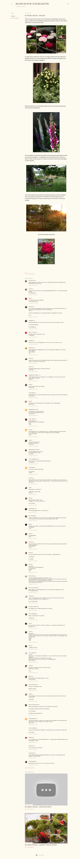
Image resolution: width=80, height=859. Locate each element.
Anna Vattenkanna (33, 684)
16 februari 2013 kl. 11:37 (33, 715)
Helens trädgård (32, 613)
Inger (30, 533)
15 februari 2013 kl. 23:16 (33, 701)
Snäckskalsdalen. (32, 718)
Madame (31, 737)
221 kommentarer (31, 809)
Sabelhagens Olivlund (33, 449)
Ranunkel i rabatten (33, 606)
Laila (30, 401)
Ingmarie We (31, 280)
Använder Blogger (41, 855)
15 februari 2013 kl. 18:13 (33, 592)
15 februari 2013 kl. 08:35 (33, 455)
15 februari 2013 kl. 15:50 (33, 560)
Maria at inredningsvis (33, 704)
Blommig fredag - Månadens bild (38, 807)
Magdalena (31, 320)
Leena (30, 288)
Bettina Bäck (31, 576)
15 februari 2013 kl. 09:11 (33, 483)
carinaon (30, 542)
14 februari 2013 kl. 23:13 (33, 371)
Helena (30, 676)
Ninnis (30, 552)
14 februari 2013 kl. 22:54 (33, 363)
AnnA (30, 564)
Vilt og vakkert (32, 652)
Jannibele (31, 340)
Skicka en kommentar (29, 767)
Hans (30, 384)
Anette (30, 358)
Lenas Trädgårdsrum (33, 459)
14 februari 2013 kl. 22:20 (33, 285)
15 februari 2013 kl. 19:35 (33, 603)
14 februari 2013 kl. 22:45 (33, 337)
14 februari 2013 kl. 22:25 (33, 303)
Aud (29, 623)
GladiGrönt (31, 745)
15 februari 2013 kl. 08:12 (33, 415)
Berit (30, 298)
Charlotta (31, 596)
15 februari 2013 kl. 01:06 (33, 397)
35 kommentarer (31, 847)
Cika (29, 524)
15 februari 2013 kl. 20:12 (33, 628)
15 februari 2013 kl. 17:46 (33, 584)
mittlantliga (31, 467)
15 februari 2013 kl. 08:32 (33, 446)
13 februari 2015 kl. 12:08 (33, 765)
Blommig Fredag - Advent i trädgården (41, 845)
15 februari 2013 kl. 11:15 (33, 494)
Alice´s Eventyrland (33, 587)
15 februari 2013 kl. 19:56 (33, 610)
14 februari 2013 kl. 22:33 (33, 328)
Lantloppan (31, 347)
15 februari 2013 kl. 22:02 (33, 672)
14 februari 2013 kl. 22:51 (33, 354)
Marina (30, 665)
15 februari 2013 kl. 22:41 (33, 690)
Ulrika (30, 694)
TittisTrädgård (32, 392)
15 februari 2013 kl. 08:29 (33, 436)
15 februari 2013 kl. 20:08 (33, 619)
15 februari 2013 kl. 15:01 (33, 538)
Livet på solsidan (32, 728)
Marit (30, 498)
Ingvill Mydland (32, 761)
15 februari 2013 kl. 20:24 (33, 642)
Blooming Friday (14, 18)
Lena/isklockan (32, 508)
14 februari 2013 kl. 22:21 (33, 294)
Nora (30, 429)
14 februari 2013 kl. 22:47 (33, 344)
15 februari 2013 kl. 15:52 (33, 572)
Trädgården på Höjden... (34, 375)
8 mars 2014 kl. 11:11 (32, 757)
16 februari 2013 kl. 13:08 (33, 724)
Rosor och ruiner (32, 332)
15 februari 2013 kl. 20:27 (33, 662)
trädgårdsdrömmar (33, 409)
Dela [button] (12, 13)
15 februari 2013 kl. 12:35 (33, 530)
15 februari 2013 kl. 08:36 (33, 474)
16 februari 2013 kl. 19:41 (33, 742)
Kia (29, 487)
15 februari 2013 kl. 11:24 (33, 512)
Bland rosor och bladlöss (32, 3)
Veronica (30, 306)
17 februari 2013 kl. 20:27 (33, 749)
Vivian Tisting (31, 419)
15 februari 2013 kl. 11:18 (33, 505)
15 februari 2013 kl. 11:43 (33, 520)
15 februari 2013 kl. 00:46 (33, 389)
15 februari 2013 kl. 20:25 (33, 649)
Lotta (30, 440)
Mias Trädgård (32, 515)
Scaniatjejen (31, 753)
